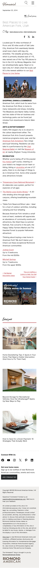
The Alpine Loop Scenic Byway (15, 192)
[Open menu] (26, 3)
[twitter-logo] (30, 37)
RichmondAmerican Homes (11, 554)
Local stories (32, 16)
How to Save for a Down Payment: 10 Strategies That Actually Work (18, 440)
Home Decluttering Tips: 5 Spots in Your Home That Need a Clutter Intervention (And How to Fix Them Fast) (19, 357)
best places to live (16, 32)
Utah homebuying (30, 32)
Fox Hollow (7, 162)
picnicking (20, 167)
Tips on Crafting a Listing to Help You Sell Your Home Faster (28, 274)
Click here (6, 537)
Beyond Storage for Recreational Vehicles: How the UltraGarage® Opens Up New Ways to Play (19, 399)
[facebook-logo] (25, 37)
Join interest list (9, 477)
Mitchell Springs (9, 259)
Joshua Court (8, 250)
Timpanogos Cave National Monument (18, 182)
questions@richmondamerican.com (14, 499)
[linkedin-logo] (34, 37)
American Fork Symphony (13, 141)
